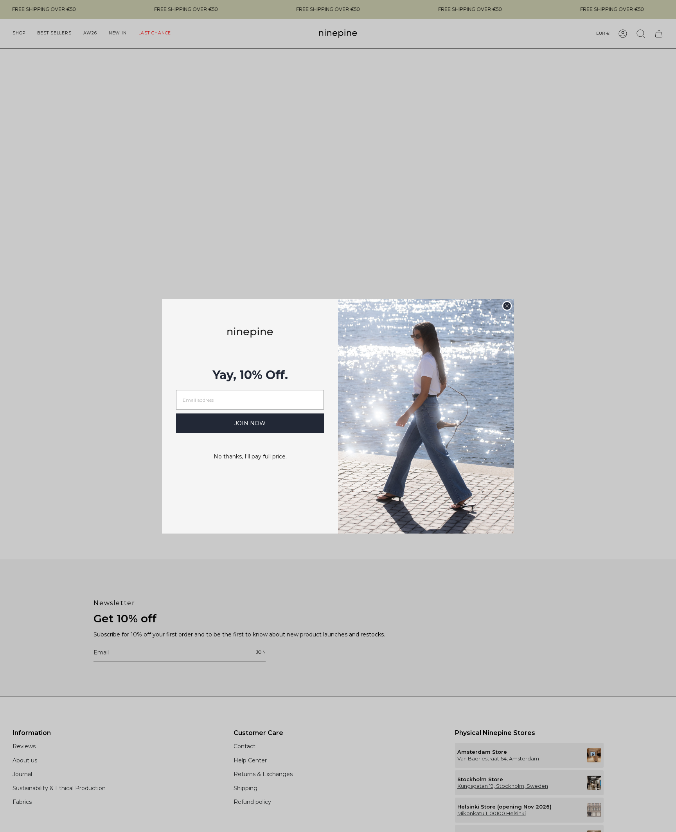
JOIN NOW (250, 423)
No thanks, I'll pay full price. (250, 456)
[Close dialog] (507, 306)
